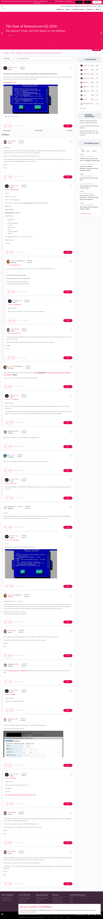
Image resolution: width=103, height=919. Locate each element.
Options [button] (72, 53)
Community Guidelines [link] (6, 900)
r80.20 (12, 116)
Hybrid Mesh (19, 53)
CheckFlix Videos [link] (22, 902)
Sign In (99, 6)
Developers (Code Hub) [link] (58, 900)
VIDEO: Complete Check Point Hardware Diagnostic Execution (88, 121)
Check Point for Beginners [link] (24, 898)
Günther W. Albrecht (13, 670)
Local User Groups (78, 9)
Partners (89, 9)
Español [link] (71, 898)
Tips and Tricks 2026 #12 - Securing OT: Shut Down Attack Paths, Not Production (89, 197)
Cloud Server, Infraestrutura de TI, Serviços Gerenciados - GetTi (20, 794)
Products (59, 9)
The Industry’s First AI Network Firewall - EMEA (89, 187)
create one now (27, 912)
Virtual (81, 154)
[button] (79, 2)
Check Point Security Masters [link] (42, 898)
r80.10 (9, 116)
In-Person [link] (94, 151)
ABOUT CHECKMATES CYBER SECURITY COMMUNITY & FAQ (78, 6)
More (97, 9)
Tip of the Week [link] (39, 900)
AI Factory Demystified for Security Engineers (90, 127)
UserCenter (68, 917)
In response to (11, 189)
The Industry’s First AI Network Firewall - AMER (89, 208)
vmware (16, 116)
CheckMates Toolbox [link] (57, 898)
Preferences (97, 2)
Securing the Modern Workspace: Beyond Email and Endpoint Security (89, 168)
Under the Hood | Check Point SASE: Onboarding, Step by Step (90, 159)
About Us (61, 917)
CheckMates (6, 53)
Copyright (48, 917)
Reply (68, 125)
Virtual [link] (87, 151)
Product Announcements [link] (58, 902)
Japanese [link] (71, 902)
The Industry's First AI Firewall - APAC (89, 179)
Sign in (21, 910)
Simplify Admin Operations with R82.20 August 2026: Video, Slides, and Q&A (89, 133)
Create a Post (96, 49)
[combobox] (45, 58)
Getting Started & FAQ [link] (6, 898)
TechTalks (38, 902)
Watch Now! (11, 35)
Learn (67, 9)
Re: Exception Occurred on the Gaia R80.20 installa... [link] (48, 53)
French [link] (71, 900)
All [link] (83, 151)
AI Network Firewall (29, 53)
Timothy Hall (24, 670)
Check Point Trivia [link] (23, 900)
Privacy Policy (51, 1)
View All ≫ (83, 108)
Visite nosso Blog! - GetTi (9, 82)
